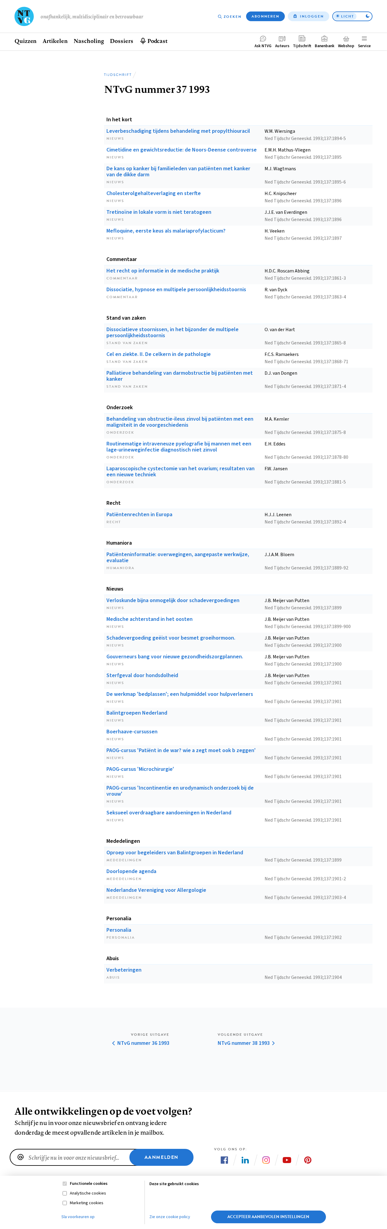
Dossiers (121, 41)
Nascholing (88, 41)
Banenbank (324, 46)
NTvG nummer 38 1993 (244, 1043)
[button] (352, 16)
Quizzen (26, 41)
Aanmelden (161, 1157)
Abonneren (265, 16)
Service (364, 46)
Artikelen (55, 41)
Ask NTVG (263, 46)
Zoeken (233, 16)
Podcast (157, 41)
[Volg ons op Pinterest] (308, 1160)
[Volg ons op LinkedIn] (245, 1160)
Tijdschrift (302, 46)
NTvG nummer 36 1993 (143, 1043)
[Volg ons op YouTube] (287, 1160)
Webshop (346, 46)
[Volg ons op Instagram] (266, 1160)
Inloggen (312, 16)
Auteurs (282, 46)
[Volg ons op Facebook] (224, 1160)
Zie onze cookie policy (169, 1217)
